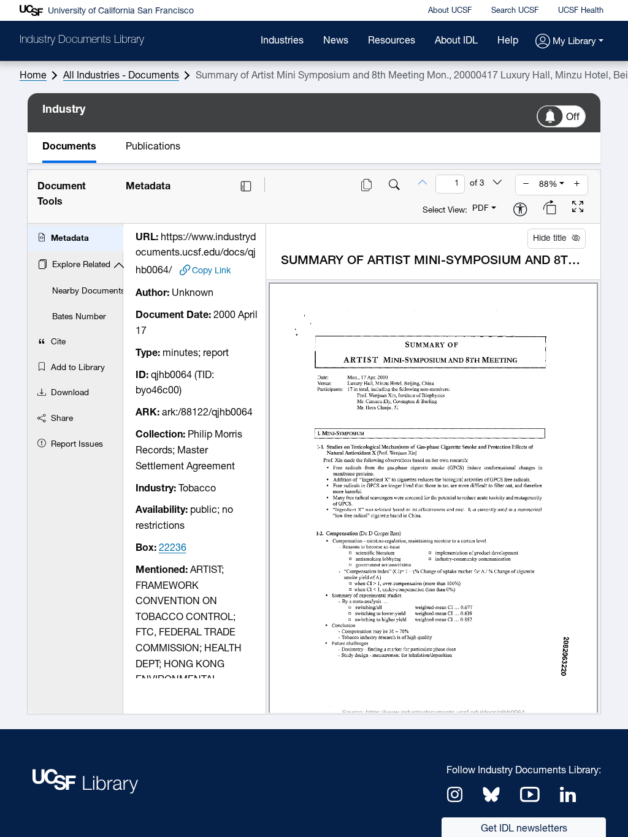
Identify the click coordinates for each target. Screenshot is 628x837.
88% (548, 185)
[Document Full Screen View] (578, 208)
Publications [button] (153, 147)
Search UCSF (514, 11)
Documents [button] (69, 147)
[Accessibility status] (520, 210)
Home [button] (33, 76)
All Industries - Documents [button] (121, 76)
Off (573, 118)
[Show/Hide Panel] (246, 186)
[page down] (497, 184)
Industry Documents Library (82, 40)
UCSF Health (580, 11)
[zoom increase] (577, 185)
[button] (569, 42)
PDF (480, 209)
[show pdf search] (394, 186)
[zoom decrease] (526, 185)
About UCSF (450, 11)
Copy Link (211, 271)
